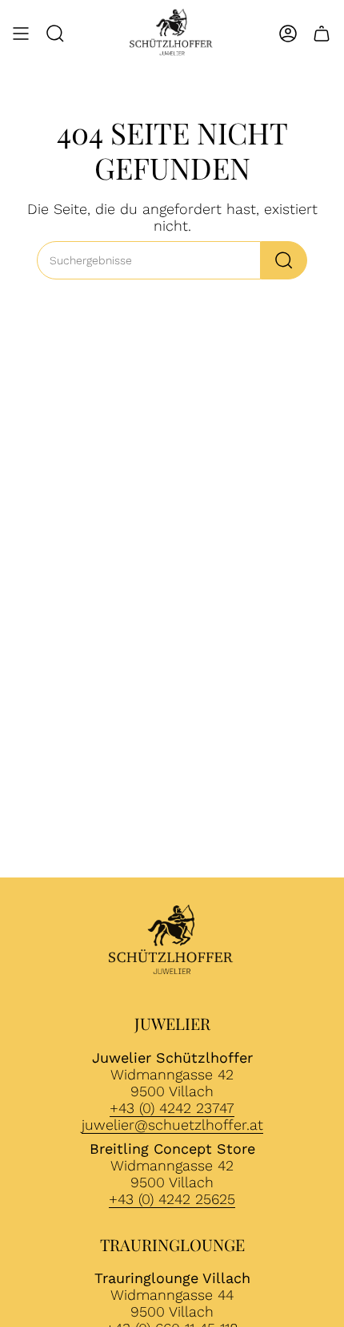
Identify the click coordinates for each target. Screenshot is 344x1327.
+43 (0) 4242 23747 (172, 1107)
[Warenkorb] (321, 33)
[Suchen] (284, 260)
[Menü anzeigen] (21, 33)
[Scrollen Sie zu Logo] (172, 941)
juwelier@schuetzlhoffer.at (172, 1124)
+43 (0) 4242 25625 (172, 1198)
